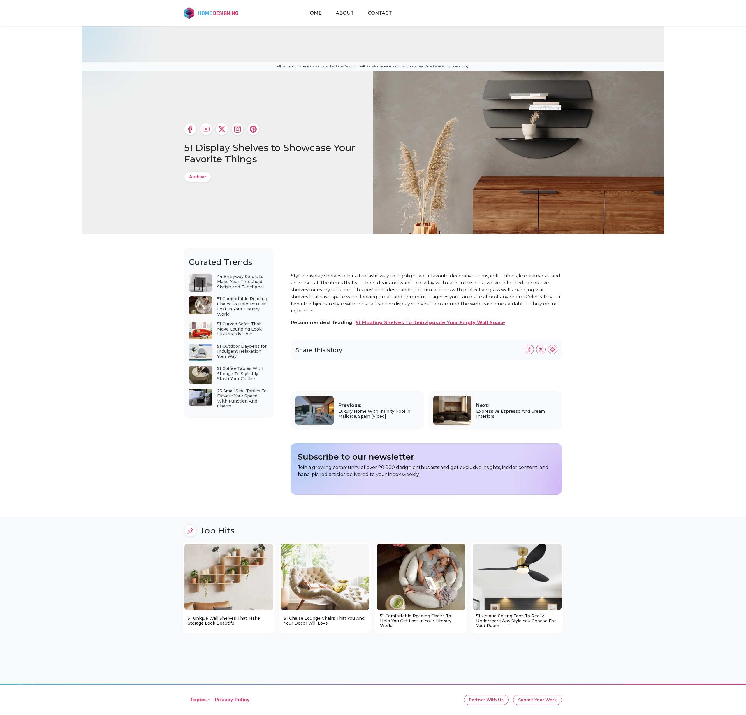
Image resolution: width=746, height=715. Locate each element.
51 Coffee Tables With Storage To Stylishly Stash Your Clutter (240, 373)
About (345, 13)
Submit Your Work (537, 699)
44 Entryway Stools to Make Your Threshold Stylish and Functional (240, 281)
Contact (380, 13)
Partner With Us (486, 699)
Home (314, 13)
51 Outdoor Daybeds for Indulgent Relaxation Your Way (242, 351)
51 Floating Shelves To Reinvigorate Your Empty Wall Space (430, 322)
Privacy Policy (232, 699)
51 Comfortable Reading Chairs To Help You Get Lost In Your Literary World (242, 306)
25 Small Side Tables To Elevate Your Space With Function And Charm (242, 398)
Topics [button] (198, 699)
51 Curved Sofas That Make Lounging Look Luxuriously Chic (239, 329)
